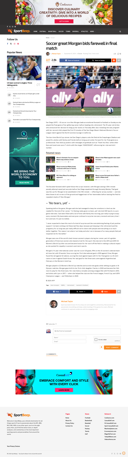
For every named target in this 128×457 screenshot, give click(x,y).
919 (109, 161)
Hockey (87, 428)
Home (35, 31)
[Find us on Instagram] (12, 26)
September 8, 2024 (70, 53)
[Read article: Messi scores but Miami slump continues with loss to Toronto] (50, 169)
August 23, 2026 (101, 170)
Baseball (75, 31)
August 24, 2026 (62, 170)
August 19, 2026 (101, 179)
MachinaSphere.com (110, 428)
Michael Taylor (56, 53)
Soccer (61, 31)
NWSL (63, 285)
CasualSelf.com (109, 420)
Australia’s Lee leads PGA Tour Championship (26, 119)
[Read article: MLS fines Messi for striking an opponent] (50, 177)
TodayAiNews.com (110, 436)
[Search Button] (120, 31)
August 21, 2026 (61, 179)
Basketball (52, 31)
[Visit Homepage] (18, 31)
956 (70, 170)
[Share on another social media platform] (119, 60)
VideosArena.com (110, 439)
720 (70, 161)
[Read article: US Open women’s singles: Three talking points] (24, 68)
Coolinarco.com (109, 418)
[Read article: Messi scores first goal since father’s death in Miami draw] (89, 177)
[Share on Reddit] (114, 60)
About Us (68, 420)
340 (70, 179)
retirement (70, 285)
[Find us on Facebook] (7, 26)
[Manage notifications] (123, 453)
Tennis (68, 31)
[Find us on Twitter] (10, 26)
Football (43, 31)
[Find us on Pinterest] (15, 26)
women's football (82, 285)
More (92, 31)
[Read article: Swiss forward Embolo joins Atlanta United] (89, 169)
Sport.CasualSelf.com (111, 426)
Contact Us (69, 426)
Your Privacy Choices (13, 446)
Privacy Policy (70, 423)
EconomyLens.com (110, 431)
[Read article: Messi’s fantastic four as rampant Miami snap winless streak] (50, 160)
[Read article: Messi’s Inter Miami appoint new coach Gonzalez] (89, 160)
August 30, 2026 (62, 161)
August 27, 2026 (101, 161)
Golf (86, 434)
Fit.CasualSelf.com (110, 423)
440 (109, 179)
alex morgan (55, 285)
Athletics (84, 31)
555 (109, 170)
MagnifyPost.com (110, 434)
